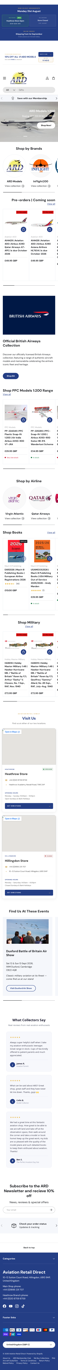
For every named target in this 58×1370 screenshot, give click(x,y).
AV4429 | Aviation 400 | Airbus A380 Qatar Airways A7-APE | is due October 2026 (16, 247)
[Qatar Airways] (40, 498)
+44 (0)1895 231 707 (17, 867)
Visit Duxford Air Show (21, 988)
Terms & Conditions (28, 1361)
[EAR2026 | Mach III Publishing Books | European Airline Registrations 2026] (16, 551)
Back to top (29, 1247)
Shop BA (11, 376)
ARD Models (14, 181)
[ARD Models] (14, 165)
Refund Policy (8, 1363)
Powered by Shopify (35, 1354)
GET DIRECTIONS (29, 805)
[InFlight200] (40, 165)
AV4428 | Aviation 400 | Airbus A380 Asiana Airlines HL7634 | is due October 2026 (41, 247)
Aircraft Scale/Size (10, 1361)
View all (51, 203)
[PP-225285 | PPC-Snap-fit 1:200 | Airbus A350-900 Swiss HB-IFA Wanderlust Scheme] (42, 412)
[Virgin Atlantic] (14, 498)
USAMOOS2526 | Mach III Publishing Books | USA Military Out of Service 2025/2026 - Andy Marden (42, 578)
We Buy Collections (41, 1358)
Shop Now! (46, 126)
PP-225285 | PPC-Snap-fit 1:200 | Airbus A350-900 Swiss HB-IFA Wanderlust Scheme (42, 437)
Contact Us (34, 1363)
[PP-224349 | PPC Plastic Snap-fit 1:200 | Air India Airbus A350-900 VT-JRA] (16, 412)
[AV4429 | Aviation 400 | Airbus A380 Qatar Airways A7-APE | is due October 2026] (16, 222)
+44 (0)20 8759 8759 (18, 780)
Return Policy (44, 1361)
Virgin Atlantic (14, 513)
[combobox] (29, 90)
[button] (53, 78)
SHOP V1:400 (46, 54)
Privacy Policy (22, 1363)
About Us (6, 1358)
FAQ (53, 1358)
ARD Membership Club (22, 1358)
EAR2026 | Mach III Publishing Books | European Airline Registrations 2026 (15, 574)
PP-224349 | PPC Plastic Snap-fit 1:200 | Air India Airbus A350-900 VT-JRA (14, 437)
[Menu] (4, 78)
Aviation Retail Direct (17, 1354)
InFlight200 (40, 181)
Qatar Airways (41, 513)
